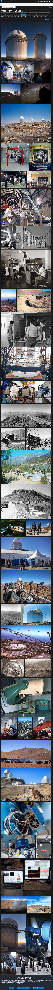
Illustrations (17, 14)
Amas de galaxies (9, 14)
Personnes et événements (42, 14)
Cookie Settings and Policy (38, 987)
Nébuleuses (28, 14)
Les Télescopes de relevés (42, 16)
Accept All (11, 987)
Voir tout (3, 13)
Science (41, 1)
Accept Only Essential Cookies (23, 987)
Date (51, 19)
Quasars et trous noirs (10, 16)
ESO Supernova (35, 13)
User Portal (46, 1)
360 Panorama (9, 13)
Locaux (2, 16)
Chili (21, 13)
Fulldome (48, 13)
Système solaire (20, 16)
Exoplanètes (42, 13)
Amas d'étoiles (28, 16)
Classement (47, 19)
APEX (17, 13)
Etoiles (33, 16)
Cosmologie (25, 13)
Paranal (34, 14)
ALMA (14, 13)
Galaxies (3, 14)
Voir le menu (5, 4)
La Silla (23, 14)
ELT (29, 13)
